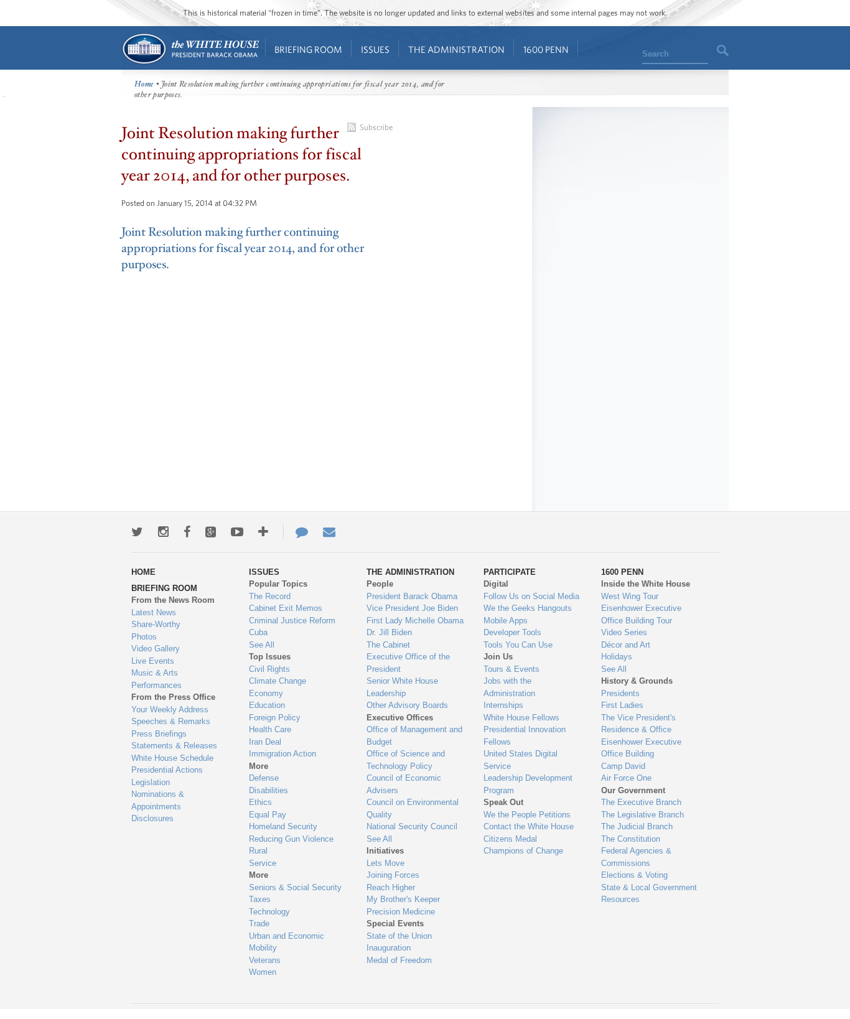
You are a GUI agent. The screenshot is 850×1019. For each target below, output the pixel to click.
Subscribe (376, 127)
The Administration (456, 49)
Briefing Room (308, 49)
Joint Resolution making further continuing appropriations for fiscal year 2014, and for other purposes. (242, 248)
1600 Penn (546, 49)
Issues (375, 49)
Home (190, 48)
